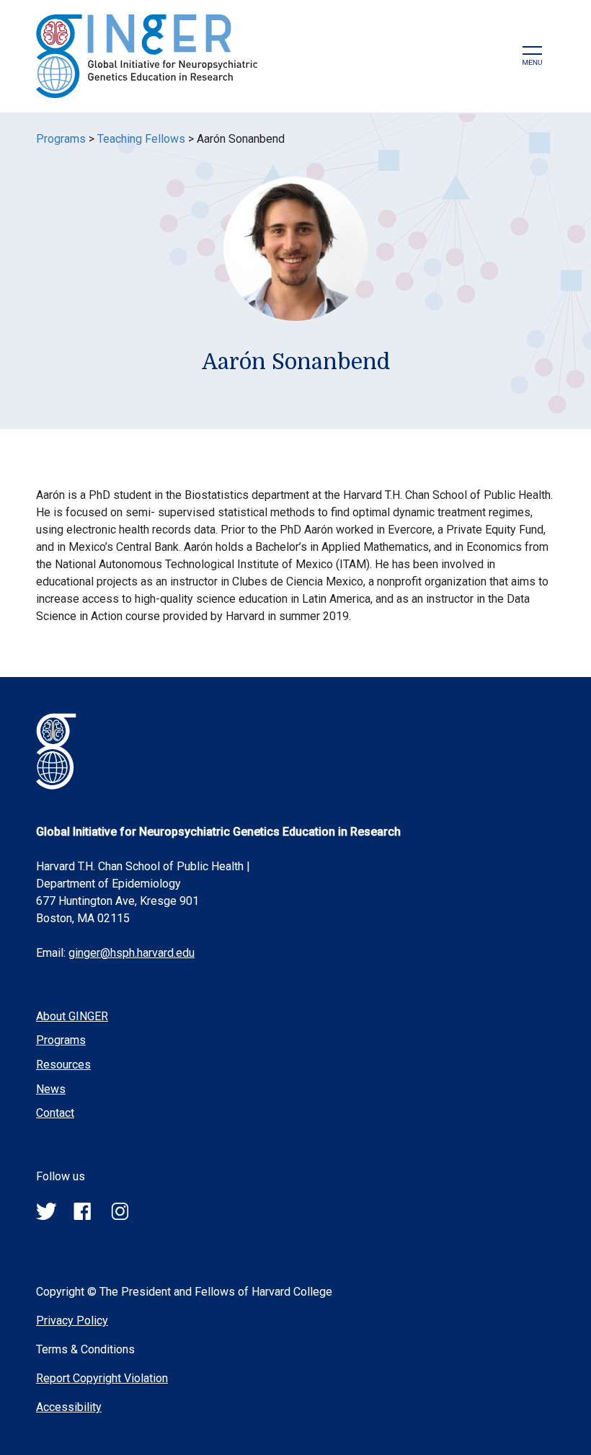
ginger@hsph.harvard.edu (131, 953)
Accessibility (69, 1407)
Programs (61, 139)
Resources (63, 1064)
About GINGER (72, 1016)
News (51, 1089)
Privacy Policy (72, 1320)
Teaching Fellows (141, 139)
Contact (55, 1113)
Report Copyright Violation (102, 1378)
